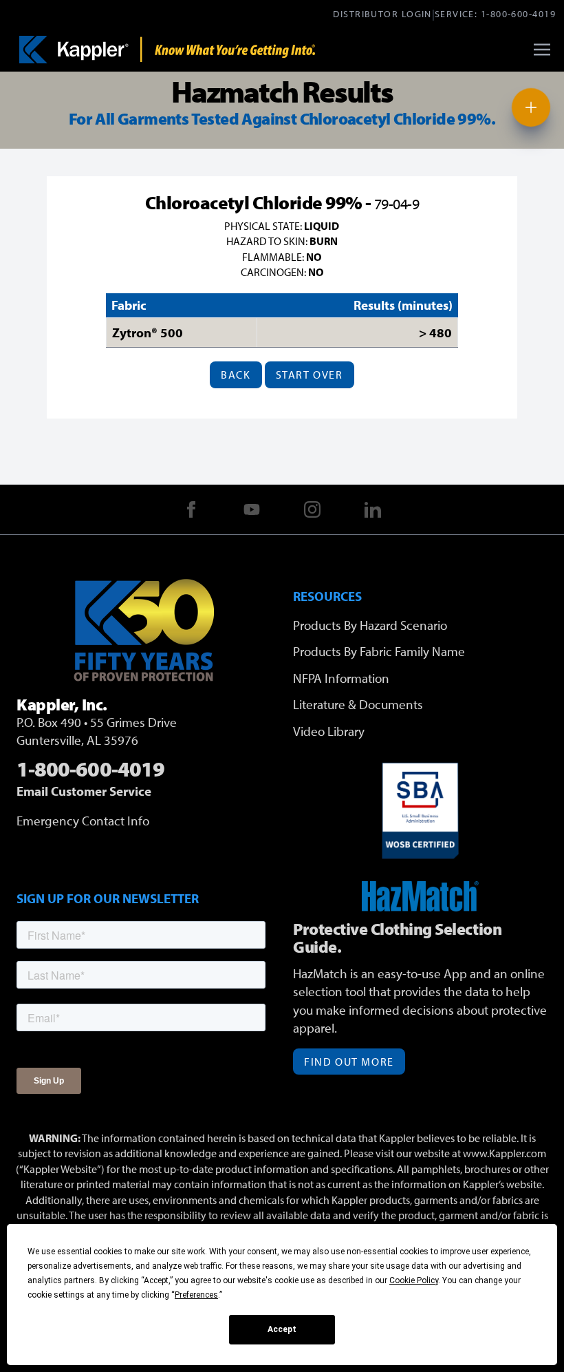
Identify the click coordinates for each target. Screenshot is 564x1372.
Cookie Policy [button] (413, 1280)
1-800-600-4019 (518, 13)
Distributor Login (382, 13)
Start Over (309, 374)
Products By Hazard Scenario (370, 625)
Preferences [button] (196, 1295)
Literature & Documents (358, 704)
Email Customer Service (84, 791)
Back (235, 374)
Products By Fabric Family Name (379, 651)
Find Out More (349, 1061)
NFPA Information (341, 678)
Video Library (329, 731)
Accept (282, 1329)
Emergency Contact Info (83, 820)
